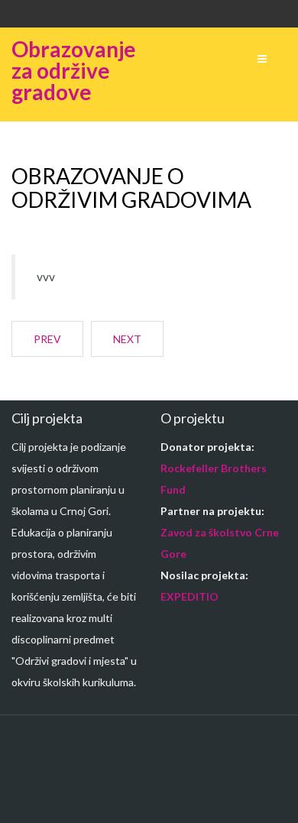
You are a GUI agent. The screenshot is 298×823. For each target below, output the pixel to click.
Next (127, 338)
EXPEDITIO (189, 596)
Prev (47, 338)
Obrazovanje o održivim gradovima (131, 187)
